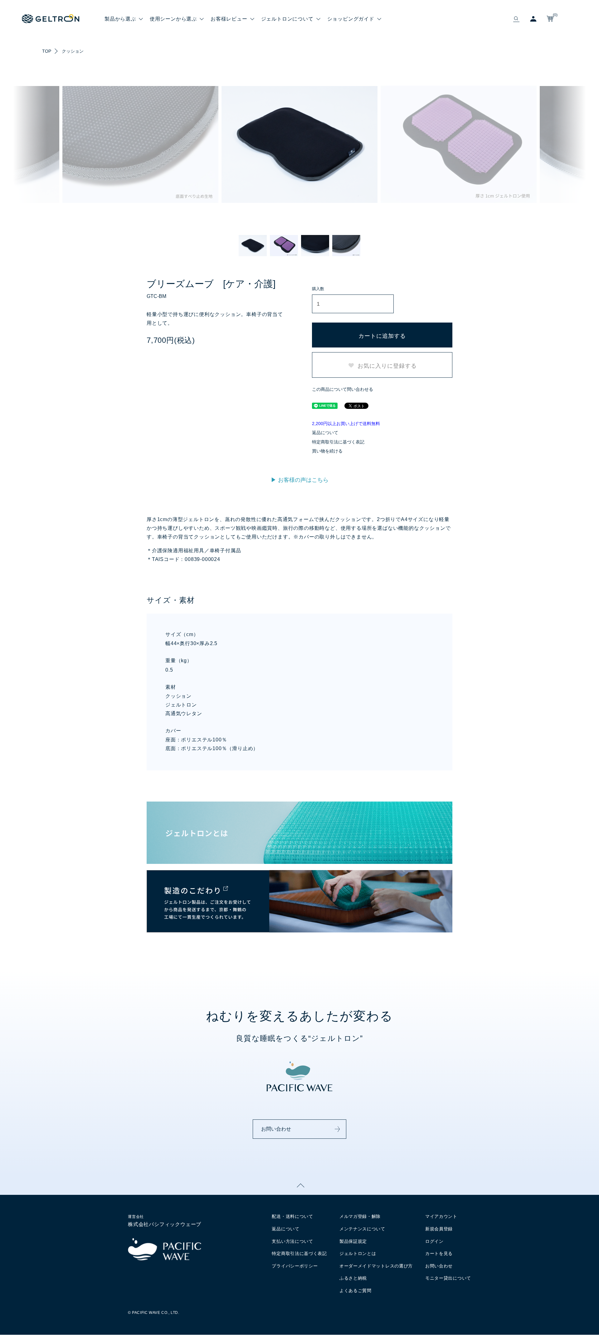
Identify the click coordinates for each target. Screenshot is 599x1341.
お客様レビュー (229, 18)
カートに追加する (382, 335)
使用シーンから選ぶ (173, 18)
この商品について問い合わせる (342, 389)
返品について (325, 432)
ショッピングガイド (350, 18)
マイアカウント (441, 1216)
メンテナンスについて (362, 1228)
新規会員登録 (439, 1228)
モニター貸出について (448, 1278)
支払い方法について (292, 1241)
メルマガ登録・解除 (360, 1216)
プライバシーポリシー (295, 1265)
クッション (73, 51)
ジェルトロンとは (357, 1253)
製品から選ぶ (120, 18)
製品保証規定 (353, 1241)
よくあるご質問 (355, 1290)
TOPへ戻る (299, 1185)
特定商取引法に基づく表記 (338, 441)
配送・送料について (292, 1216)
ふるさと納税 (353, 1278)
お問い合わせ (276, 1129)
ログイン (434, 1241)
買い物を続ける (327, 450)
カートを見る (439, 1253)
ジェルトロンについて (287, 18)
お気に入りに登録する (386, 365)
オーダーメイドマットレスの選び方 (376, 1265)
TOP (46, 51)
